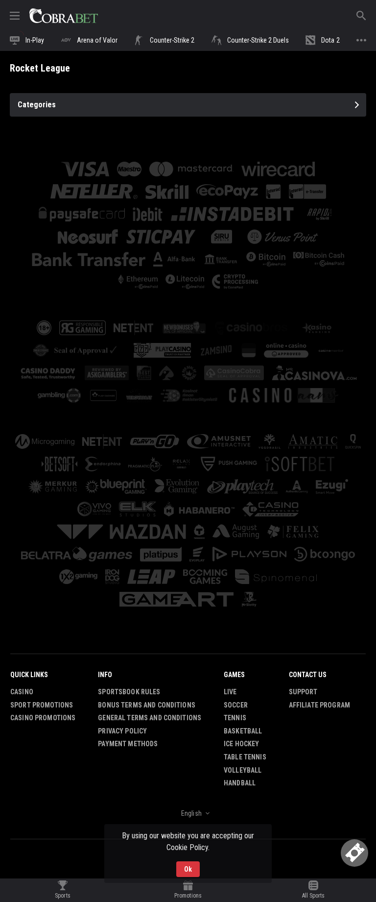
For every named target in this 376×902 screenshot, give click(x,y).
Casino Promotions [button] (42, 718)
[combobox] (187, 813)
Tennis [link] (235, 718)
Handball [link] (240, 783)
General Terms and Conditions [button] (149, 718)
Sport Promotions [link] (41, 705)
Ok (188, 869)
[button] (133, 328)
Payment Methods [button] (128, 744)
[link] (63, 15)
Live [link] (230, 692)
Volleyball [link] (242, 770)
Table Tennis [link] (245, 757)
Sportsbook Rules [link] (129, 692)
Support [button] (303, 692)
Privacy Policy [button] (122, 731)
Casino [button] (21, 692)
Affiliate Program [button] (319, 705)
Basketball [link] (243, 731)
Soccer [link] (236, 705)
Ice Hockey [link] (241, 744)
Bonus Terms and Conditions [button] (146, 705)
